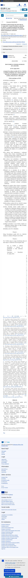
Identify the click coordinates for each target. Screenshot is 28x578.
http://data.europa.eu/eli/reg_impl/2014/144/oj (14, 353)
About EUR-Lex (4, 469)
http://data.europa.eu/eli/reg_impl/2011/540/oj (12, 359)
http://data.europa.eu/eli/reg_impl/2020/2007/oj (12, 386)
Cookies (3, 519)
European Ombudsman (6, 541)
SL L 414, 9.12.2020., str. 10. (15, 385)
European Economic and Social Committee (10, 536)
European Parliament (5, 524)
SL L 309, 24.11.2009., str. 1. (15, 316)
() (20, 92)
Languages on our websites (7, 514)
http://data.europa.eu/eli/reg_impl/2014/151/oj (14, 335)
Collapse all (24, 44)
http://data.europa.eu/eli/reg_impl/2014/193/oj (14, 326)
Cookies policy (4, 460)
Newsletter (3, 470)
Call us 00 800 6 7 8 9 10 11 (6, 500)
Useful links (3, 472)
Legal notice (3, 459)
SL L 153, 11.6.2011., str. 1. (17, 358)
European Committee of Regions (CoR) (9, 538)
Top (4, 433)
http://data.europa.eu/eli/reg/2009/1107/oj (11, 317)
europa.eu (11, 494)
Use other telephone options (7, 501)
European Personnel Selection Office (8, 545)
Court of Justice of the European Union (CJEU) (10, 530)
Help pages (3, 451)
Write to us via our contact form (7, 503)
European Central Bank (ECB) (7, 532)
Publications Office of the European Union (9, 547)
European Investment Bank (6, 539)
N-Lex (2, 486)
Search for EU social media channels (8, 509)
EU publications (4, 483)
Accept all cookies (9, 570)
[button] (14, 576)
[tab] (14, 46)
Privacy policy (4, 516)
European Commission (6, 529)
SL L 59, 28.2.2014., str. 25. (20, 325)
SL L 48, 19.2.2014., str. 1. (20, 334)
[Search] (25, 15)
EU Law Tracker (4, 487)
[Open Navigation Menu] (2, 15)
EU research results (5, 480)
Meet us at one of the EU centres (8, 504)
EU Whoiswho (4, 481)
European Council (4, 526)
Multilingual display (7, 49)
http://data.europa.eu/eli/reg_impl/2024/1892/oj (12, 35)
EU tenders (3, 478)
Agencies (3, 548)
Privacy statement (5, 463)
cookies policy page (10, 562)
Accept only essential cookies (12, 574)
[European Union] (4, 492)
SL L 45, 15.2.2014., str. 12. (20, 343)
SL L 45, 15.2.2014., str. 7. (20, 352)
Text (4, 52)
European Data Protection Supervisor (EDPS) (10, 542)
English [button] (25, 5)
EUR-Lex (5, 8)
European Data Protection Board (7, 544)
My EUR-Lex (19, 5)
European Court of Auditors (6, 533)
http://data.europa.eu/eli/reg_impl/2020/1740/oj (12, 397)
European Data (4, 477)
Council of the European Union (7, 527)
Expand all (19, 44)
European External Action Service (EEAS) (9, 535)
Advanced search (23, 19)
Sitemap (3, 454)
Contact (3, 452)
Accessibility (4, 462)
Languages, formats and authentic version (12, 46)
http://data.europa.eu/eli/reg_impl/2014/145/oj (14, 344)
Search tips (9, 18)
